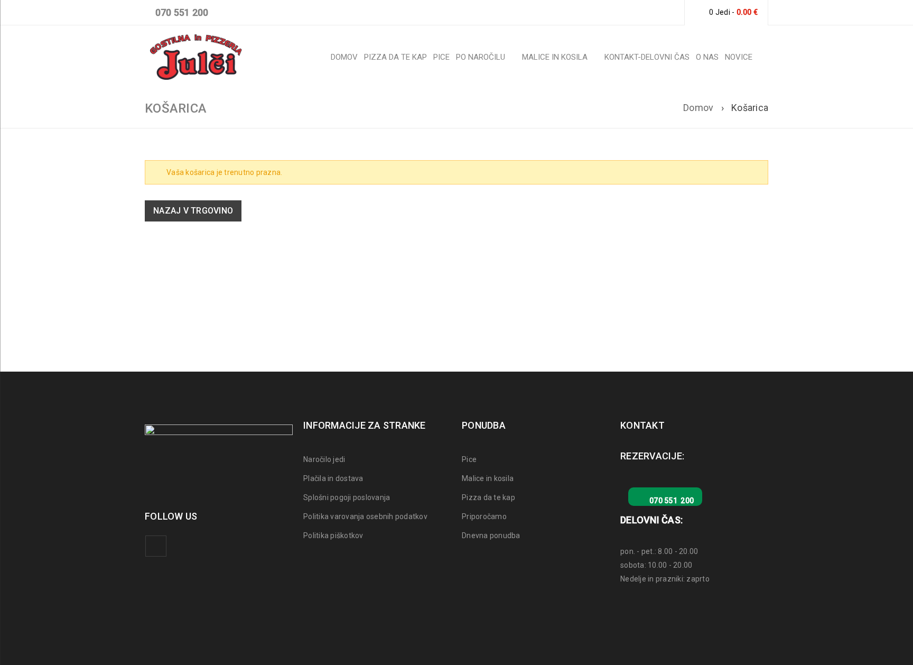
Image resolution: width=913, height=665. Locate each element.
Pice (469, 459)
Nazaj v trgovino (193, 211)
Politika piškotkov (333, 535)
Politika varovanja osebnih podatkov (365, 516)
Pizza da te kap (488, 497)
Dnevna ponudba (491, 535)
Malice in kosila (488, 478)
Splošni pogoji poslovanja (346, 497)
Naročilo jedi (324, 459)
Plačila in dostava (333, 478)
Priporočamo (484, 516)
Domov (698, 107)
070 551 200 (180, 12)
